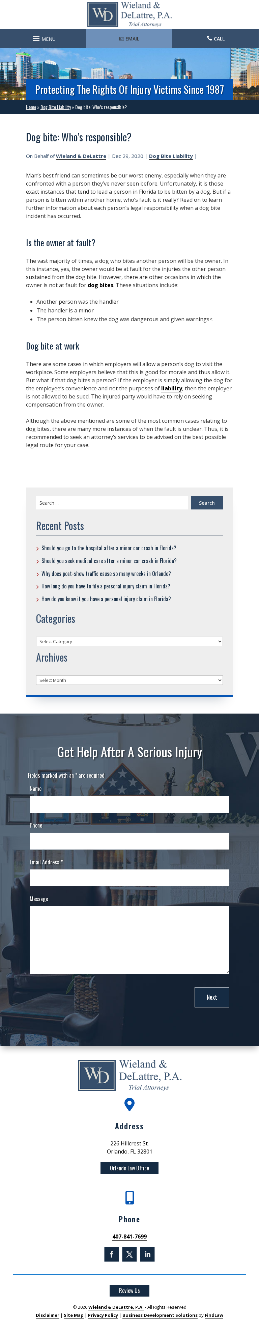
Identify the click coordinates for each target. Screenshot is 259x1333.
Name (35, 788)
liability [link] (171, 388)
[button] (43, 36)
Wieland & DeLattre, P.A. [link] (116, 1307)
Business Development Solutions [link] (160, 1315)
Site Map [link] (74, 1315)
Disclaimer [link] (47, 1315)
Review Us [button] (129, 1290)
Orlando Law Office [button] (129, 1168)
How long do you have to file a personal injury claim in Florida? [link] (105, 586)
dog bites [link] (100, 285)
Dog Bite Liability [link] (171, 155)
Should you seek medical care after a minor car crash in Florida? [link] (109, 561)
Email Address (46, 862)
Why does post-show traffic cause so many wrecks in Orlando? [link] (106, 574)
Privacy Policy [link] (103, 1315)
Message (39, 899)
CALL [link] (219, 38)
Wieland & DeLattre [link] (81, 155)
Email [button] (132, 38)
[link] (129, 14)
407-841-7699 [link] (129, 1236)
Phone (36, 825)
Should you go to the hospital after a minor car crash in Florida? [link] (108, 548)
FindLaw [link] (214, 1315)
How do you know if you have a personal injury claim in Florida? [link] (106, 599)
